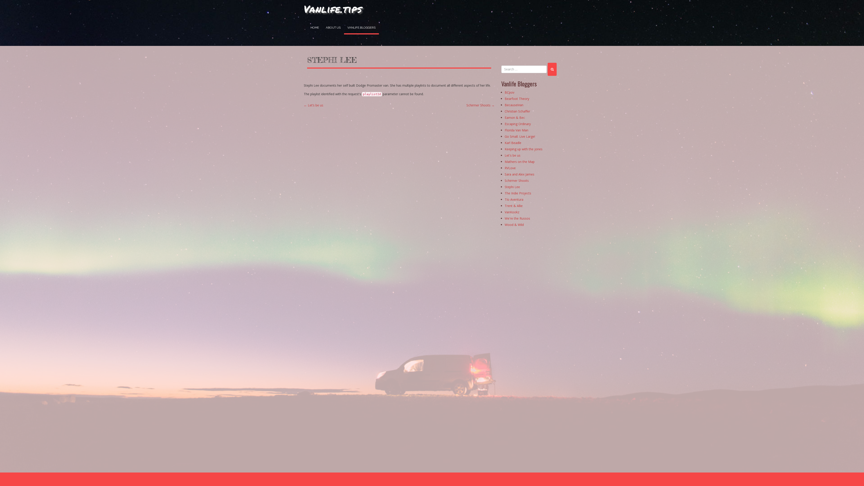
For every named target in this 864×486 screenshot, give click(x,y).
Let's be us (512, 155)
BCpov (509, 92)
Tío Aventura (514, 199)
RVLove (510, 168)
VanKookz (512, 212)
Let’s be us (313, 105)
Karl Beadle (513, 143)
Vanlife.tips (333, 9)
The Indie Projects (518, 193)
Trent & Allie (514, 206)
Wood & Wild (514, 225)
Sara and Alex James (519, 174)
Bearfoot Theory (517, 99)
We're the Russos (517, 218)
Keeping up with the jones (523, 149)
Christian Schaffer (517, 111)
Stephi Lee (332, 60)
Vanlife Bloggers (361, 27)
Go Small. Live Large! (520, 136)
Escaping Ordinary (518, 124)
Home (314, 27)
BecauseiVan (514, 105)
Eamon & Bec (515, 117)
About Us (333, 27)
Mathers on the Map (520, 162)
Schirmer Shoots (480, 105)
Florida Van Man (516, 130)
